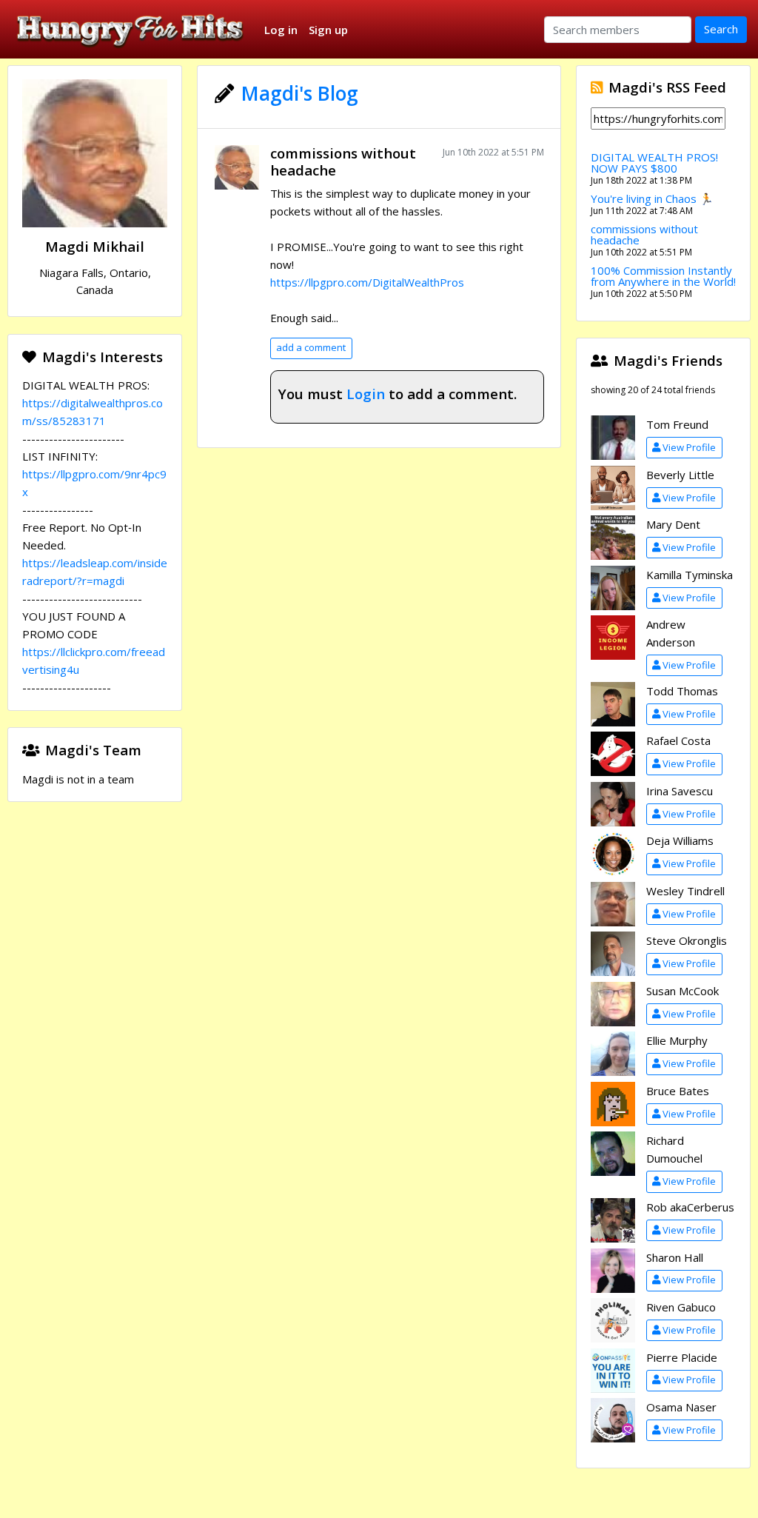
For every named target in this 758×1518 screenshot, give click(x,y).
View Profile (689, 447)
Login (365, 393)
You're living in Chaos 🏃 (652, 198)
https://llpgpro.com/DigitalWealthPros (367, 282)
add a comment (311, 347)
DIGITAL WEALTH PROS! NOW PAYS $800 (654, 162)
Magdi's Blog (299, 93)
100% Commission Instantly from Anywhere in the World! (663, 276)
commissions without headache (343, 161)
